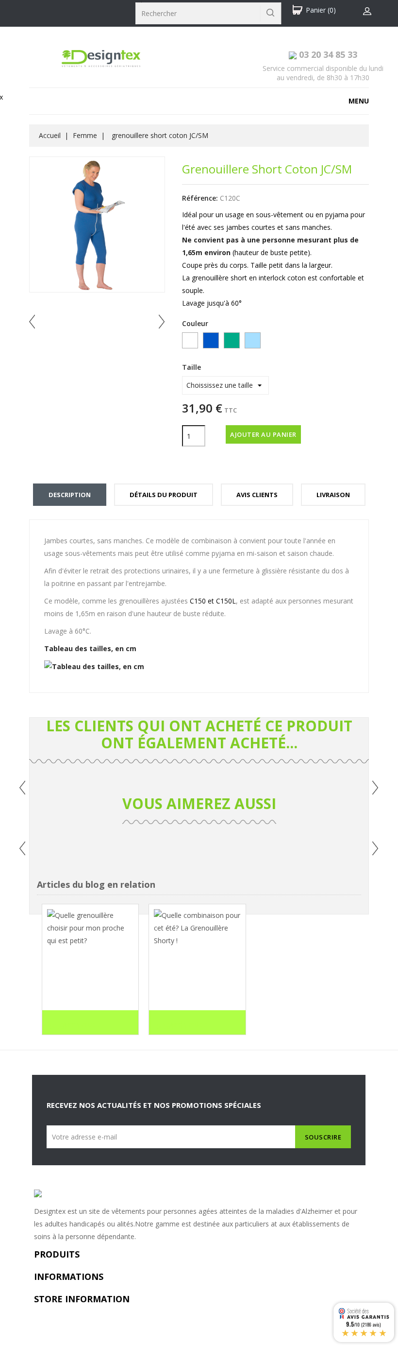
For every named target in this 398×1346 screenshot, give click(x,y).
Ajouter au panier (263, 434)
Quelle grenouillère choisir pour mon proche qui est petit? (89, 982)
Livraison (333, 494)
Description (70, 494)
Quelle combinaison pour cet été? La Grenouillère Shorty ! (196, 982)
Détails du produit (164, 494)
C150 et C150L (213, 600)
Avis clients (257, 494)
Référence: (200, 198)
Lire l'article (75, 1024)
